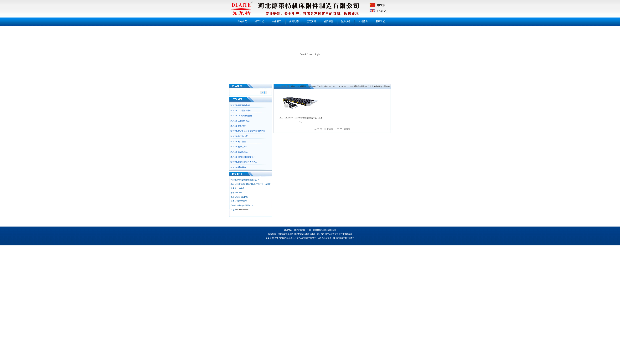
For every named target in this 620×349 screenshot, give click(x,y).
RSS (326, 230)
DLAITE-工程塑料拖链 (318, 86)
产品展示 (302, 86)
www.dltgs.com (242, 210)
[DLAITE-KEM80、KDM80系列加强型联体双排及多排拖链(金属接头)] (300, 110)
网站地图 (332, 230)
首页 (293, 86)
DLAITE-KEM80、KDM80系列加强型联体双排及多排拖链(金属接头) (361, 86)
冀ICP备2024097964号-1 (282, 238)
